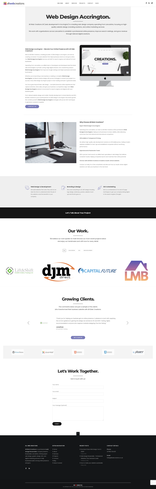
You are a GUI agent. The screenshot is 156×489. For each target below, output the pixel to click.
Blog (55, 460)
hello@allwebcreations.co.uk (115, 458)
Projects (56, 456)
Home (55, 449)
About (55, 451)
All (64, 250)
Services (56, 454)
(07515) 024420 (111, 451)
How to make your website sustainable (92, 463)
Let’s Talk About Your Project (77, 213)
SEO (79, 250)
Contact (56, 458)
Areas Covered (58, 463)
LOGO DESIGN (71, 250)
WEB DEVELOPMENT (88, 250)
